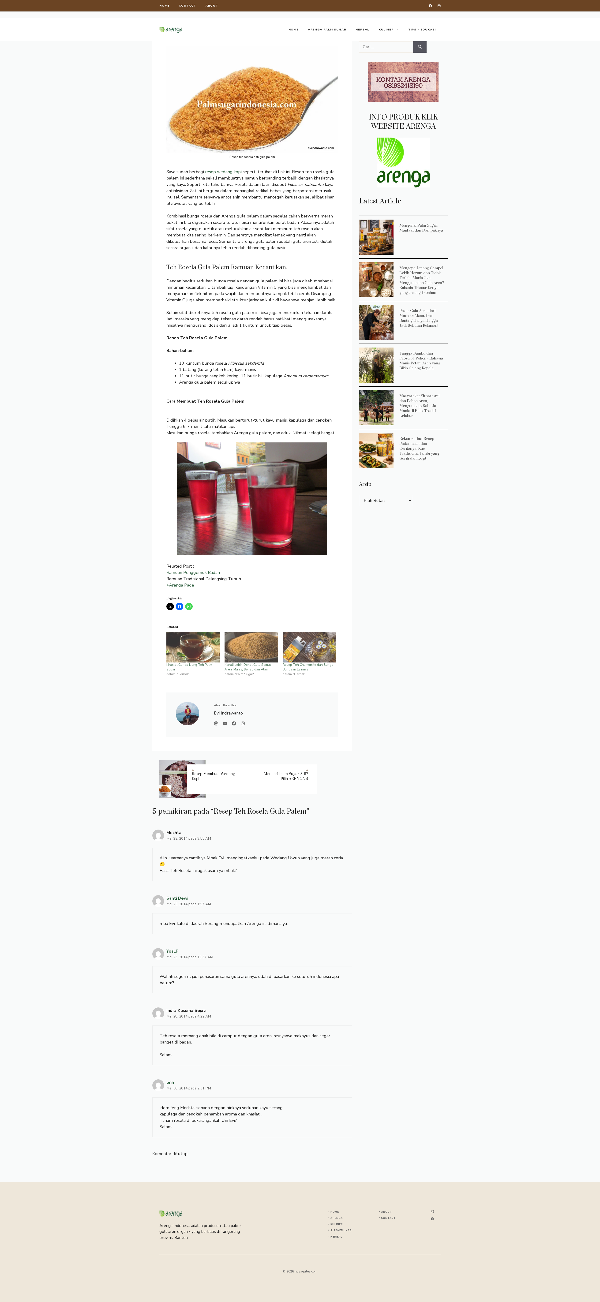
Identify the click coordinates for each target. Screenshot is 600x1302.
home (164, 5)
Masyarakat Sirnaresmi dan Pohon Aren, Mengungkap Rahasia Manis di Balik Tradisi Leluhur (376, 407)
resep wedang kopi (223, 172)
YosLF (172, 951)
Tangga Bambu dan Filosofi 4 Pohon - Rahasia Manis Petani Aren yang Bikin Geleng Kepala (376, 364)
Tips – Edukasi (422, 29)
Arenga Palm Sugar (327, 29)
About (212, 5)
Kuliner (386, 29)
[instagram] (439, 5)
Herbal (362, 29)
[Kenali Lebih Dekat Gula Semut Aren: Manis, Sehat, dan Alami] (251, 647)
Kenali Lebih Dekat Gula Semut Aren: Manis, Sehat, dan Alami (248, 667)
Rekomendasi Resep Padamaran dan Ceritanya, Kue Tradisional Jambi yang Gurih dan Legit (376, 450)
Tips (334, 1230)
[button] (403, 82)
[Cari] (420, 47)
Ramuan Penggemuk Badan (193, 572)
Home (294, 29)
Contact (187, 5)
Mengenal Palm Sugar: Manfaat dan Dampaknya (376, 236)
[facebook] (430, 5)
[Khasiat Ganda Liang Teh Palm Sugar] (193, 647)
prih (170, 1082)
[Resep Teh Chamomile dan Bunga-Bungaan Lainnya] (309, 647)
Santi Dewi (177, 898)
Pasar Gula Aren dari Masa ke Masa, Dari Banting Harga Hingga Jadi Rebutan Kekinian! (376, 322)
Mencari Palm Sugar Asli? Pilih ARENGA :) (286, 776)
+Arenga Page (180, 585)
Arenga (336, 1218)
